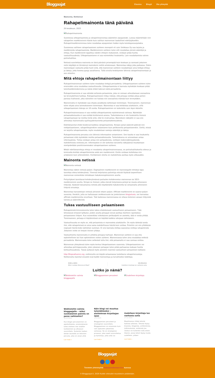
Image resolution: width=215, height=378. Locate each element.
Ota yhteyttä (162, 4)
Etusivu (138, 4)
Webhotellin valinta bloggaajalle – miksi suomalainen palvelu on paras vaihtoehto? (76, 312)
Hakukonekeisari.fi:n (114, 368)
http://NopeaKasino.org (74, 254)
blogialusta (131, 194)
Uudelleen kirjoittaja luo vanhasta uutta (137, 314)
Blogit (149, 4)
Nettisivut (78, 17)
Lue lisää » (68, 339)
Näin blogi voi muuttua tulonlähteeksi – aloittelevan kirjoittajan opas (106, 312)
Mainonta (68, 17)
